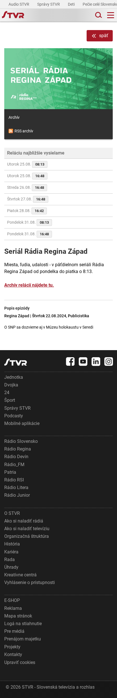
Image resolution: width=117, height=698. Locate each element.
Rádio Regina (17, 449)
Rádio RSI (14, 480)
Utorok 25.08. (25, 164)
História (12, 544)
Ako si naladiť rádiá (23, 521)
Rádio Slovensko (21, 441)
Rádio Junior (17, 495)
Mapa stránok (18, 616)
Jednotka (13, 377)
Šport (9, 400)
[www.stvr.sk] (15, 362)
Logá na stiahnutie (23, 623)
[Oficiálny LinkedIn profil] (96, 361)
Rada (9, 559)
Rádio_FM (14, 464)
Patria (10, 472)
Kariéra (11, 552)
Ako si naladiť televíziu (26, 528)
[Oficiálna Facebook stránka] (70, 361)
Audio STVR (19, 4)
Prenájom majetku (22, 639)
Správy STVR (49, 4)
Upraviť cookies (19, 662)
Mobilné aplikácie (21, 423)
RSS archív (23, 131)
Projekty (12, 647)
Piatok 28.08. (25, 210)
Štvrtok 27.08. (26, 199)
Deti (72, 4)
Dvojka (11, 385)
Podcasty (13, 415)
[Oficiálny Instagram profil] (108, 361)
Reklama (13, 608)
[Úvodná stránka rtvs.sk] (13, 15)
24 (6, 392)
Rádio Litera (16, 487)
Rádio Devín (16, 456)
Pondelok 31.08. (28, 222)
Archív (14, 117)
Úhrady (11, 567)
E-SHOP (12, 600)
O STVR (12, 513)
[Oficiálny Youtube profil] (83, 361)
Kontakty (13, 654)
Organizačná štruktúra (26, 536)
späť (103, 35)
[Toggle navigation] (110, 15)
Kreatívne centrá (20, 575)
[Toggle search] (98, 15)
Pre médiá (14, 631)
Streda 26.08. (25, 187)
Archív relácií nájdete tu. (29, 285)
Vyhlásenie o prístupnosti (29, 582)
